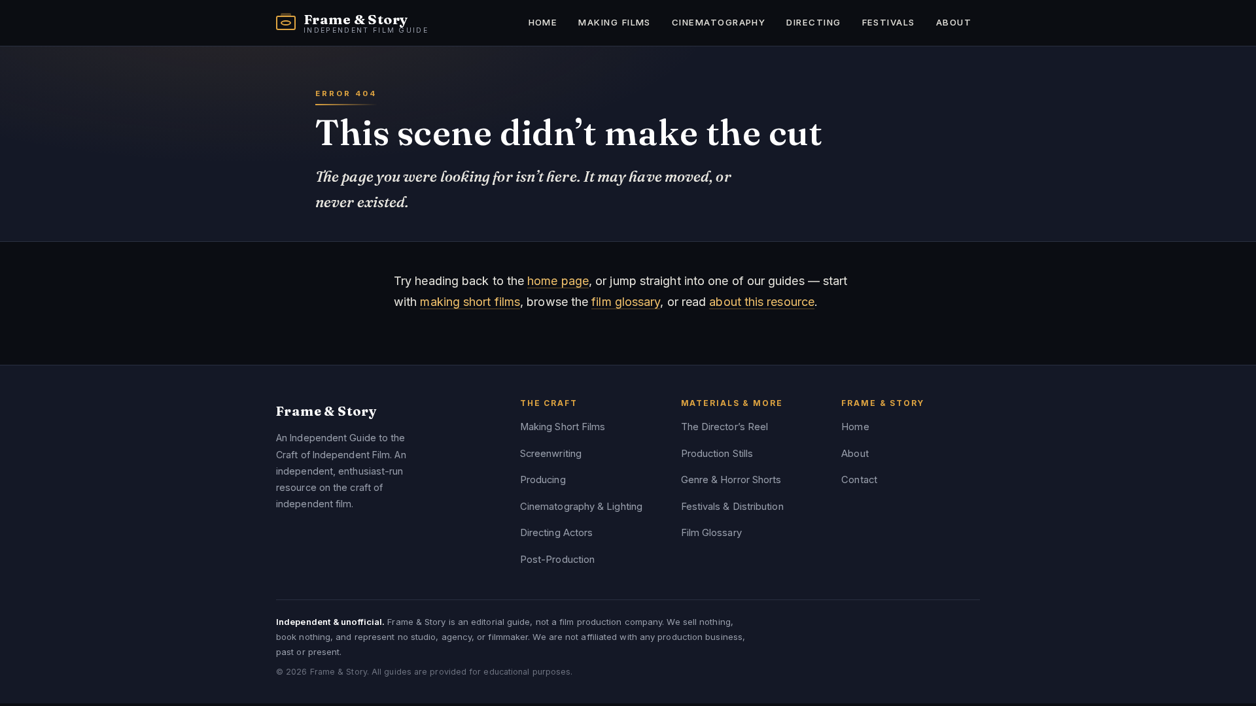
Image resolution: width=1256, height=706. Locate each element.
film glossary (625, 302)
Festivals (888, 22)
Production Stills (717, 454)
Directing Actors (556, 533)
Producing (543, 480)
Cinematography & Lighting (581, 507)
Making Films (614, 22)
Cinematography (718, 22)
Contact (859, 480)
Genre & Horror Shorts (731, 480)
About (953, 22)
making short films (470, 302)
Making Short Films (563, 427)
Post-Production (557, 559)
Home (543, 22)
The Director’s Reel (725, 427)
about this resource (761, 302)
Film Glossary (711, 533)
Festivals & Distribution (732, 507)
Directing (813, 22)
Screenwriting (551, 454)
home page (558, 281)
